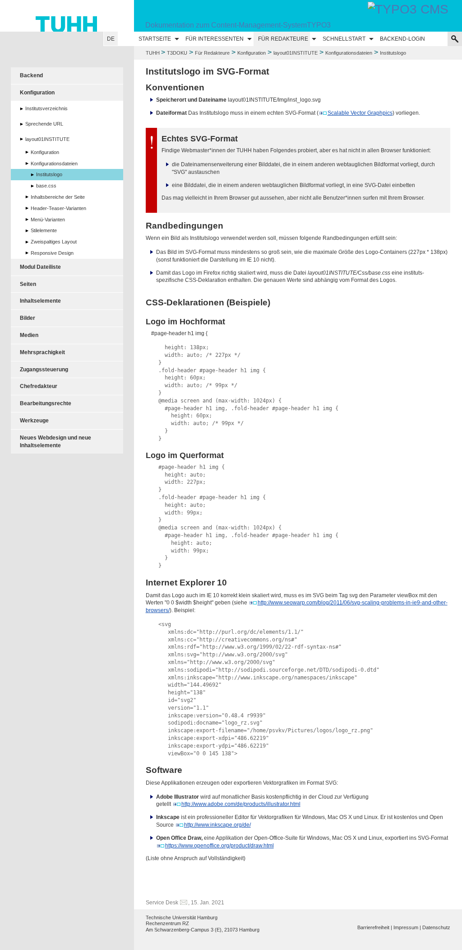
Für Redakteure (283, 39)
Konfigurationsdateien (348, 53)
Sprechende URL (44, 123)
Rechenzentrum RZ (167, 923)
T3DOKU (177, 53)
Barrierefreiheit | (374, 927)
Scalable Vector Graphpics (360, 113)
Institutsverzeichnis (46, 108)
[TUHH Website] (67, 16)
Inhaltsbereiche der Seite (58, 197)
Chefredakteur (38, 386)
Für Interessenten (214, 39)
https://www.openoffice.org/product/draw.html (219, 845)
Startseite (155, 39)
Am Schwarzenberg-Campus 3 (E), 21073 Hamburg (202, 929)
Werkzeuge (34, 420)
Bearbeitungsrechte (45, 403)
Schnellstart (344, 39)
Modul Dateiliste (40, 267)
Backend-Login (402, 39)
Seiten (28, 284)
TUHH (153, 53)
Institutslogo (49, 174)
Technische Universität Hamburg (181, 917)
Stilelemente (44, 230)
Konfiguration (251, 53)
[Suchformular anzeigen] (455, 39)
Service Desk (162, 902)
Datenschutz (436, 927)
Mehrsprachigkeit (42, 352)
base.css (46, 185)
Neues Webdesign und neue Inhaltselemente (55, 442)
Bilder (27, 318)
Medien (29, 335)
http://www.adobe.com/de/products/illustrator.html (240, 804)
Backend (31, 75)
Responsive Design (52, 253)
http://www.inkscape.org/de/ (217, 825)
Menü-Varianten (48, 219)
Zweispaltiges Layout (54, 241)
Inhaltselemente (40, 301)
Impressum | (407, 927)
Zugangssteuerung (44, 369)
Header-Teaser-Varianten (58, 208)
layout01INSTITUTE (295, 53)
